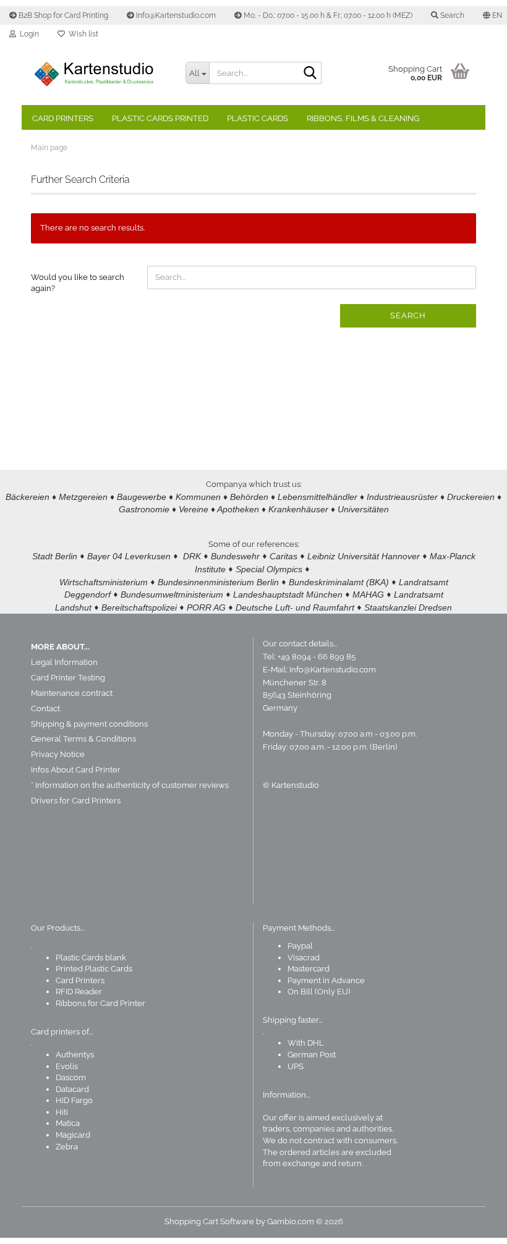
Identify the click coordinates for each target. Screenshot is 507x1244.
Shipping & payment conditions (89, 724)
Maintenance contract (72, 693)
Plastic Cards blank (91, 957)
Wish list (81, 34)
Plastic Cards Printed (160, 118)
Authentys (75, 1054)
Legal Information (64, 662)
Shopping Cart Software (209, 1221)
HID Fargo (74, 1100)
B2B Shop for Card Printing (62, 15)
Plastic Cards (257, 118)
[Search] (310, 73)
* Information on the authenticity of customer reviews (130, 785)
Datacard (72, 1089)
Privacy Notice (58, 754)
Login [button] (27, 34)
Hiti (62, 1112)
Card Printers (62, 118)
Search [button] (451, 15)
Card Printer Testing (68, 677)
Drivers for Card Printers (76, 800)
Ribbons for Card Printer (100, 1003)
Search (408, 315)
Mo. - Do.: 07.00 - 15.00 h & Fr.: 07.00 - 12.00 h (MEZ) (327, 15)
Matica (68, 1123)
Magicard (73, 1135)
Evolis (67, 1066)
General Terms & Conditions (83, 738)
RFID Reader (79, 991)
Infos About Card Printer (76, 769)
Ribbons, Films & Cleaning (363, 118)
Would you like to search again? (77, 283)
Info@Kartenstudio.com (175, 15)
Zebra (67, 1146)
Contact (45, 708)
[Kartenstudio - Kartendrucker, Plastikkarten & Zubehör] (99, 74)
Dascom (71, 1077)
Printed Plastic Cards (94, 968)
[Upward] (473, 1225)
